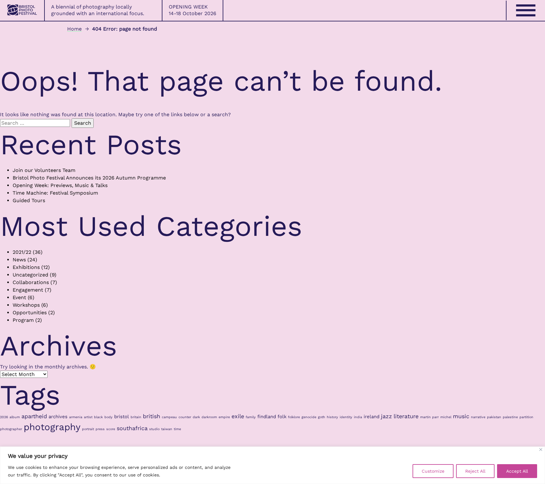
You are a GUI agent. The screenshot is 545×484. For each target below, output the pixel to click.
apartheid (34, 416)
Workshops (26, 305)
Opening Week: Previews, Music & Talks (60, 185)
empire (224, 417)
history (332, 417)
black (98, 417)
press (100, 429)
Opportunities (30, 313)
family (251, 417)
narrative (478, 417)
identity (346, 417)
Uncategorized (30, 275)
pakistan (494, 417)
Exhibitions (26, 267)
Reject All (475, 471)
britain (136, 417)
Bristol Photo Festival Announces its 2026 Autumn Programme (89, 178)
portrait (88, 429)
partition (526, 417)
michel (445, 417)
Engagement (28, 290)
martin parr (429, 417)
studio (154, 429)
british (151, 416)
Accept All (517, 471)
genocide (309, 417)
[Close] (540, 449)
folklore (294, 417)
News (19, 260)
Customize (433, 471)
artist (88, 417)
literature (406, 416)
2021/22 (22, 252)
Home (74, 29)
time (177, 429)
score (110, 429)
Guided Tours (29, 200)
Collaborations (31, 282)
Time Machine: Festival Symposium (55, 193)
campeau (169, 417)
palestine (510, 417)
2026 (4, 417)
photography (52, 427)
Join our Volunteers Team (44, 170)
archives (58, 416)
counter (185, 417)
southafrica (132, 428)
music (461, 416)
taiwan (166, 429)
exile (237, 416)
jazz (386, 416)
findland (266, 416)
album (14, 417)
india (358, 417)
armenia (75, 417)
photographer (11, 429)
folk (282, 416)
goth (321, 417)
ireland (371, 416)
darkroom (209, 417)
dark (196, 417)
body (108, 417)
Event (19, 297)
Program (23, 320)
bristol (121, 416)
